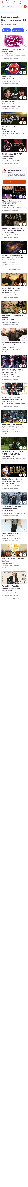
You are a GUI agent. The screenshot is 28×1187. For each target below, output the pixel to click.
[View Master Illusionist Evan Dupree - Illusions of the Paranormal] (14, 334)
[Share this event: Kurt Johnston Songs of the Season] (24, 311)
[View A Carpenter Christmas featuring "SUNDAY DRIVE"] (14, 389)
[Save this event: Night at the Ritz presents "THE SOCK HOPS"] (20, 196)
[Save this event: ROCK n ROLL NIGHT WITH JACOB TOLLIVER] (20, 150)
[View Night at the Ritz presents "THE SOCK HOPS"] (14, 192)
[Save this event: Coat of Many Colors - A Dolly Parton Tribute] (20, 45)
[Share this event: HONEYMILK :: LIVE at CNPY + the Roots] (24, 554)
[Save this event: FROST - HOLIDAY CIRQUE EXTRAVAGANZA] (20, 365)
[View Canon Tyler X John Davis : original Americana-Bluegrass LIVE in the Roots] (14, 219)
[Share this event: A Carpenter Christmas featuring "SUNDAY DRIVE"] (24, 393)
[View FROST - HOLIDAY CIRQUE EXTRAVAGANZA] (14, 361)
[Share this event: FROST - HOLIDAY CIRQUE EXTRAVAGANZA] (24, 365)
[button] (6, 30)
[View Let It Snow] (14, 68)
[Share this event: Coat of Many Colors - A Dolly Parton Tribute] (24, 45)
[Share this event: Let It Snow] (24, 72)
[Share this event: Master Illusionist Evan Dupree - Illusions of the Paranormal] (24, 338)
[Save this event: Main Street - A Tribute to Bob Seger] (20, 122)
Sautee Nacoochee (9, 12)
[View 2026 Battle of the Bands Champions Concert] (14, 498)
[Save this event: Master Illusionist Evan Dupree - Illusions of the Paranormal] (20, 338)
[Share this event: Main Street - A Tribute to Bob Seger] (24, 122)
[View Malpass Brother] (14, 93)
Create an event (14, 182)
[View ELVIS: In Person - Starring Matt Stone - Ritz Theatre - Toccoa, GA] (14, 470)
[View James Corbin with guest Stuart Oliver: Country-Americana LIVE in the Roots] (14, 279)
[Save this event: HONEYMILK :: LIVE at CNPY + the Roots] (20, 554)
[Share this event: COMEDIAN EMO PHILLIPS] (24, 529)
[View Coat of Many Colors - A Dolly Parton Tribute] (14, 41)
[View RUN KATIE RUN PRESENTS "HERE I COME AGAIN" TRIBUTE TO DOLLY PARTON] (14, 443)
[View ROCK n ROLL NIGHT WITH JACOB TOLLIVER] (14, 145)
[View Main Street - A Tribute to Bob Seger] (14, 118)
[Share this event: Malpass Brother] (24, 97)
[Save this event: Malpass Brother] (20, 97)
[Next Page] (19, 598)
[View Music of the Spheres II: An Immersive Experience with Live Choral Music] (14, 247)
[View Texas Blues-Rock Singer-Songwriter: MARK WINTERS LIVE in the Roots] (14, 577)
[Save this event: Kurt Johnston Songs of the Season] (20, 311)
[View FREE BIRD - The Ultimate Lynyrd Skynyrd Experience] (14, 416)
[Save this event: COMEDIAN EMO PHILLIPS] (20, 529)
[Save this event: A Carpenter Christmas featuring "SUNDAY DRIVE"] (20, 393)
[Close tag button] (22, 30)
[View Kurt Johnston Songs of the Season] (14, 307)
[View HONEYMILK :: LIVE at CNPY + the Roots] (14, 550)
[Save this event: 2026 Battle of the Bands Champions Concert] (20, 502)
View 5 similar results (14, 269)
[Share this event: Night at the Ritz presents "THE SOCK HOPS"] (24, 196)
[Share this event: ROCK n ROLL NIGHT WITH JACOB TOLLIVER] (24, 150)
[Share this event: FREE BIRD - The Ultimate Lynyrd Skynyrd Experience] (24, 420)
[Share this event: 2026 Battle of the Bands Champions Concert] (24, 502)
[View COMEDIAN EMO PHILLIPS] (14, 525)
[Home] (2, 2)
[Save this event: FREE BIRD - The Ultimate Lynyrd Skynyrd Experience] (20, 420)
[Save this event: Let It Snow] (20, 72)
